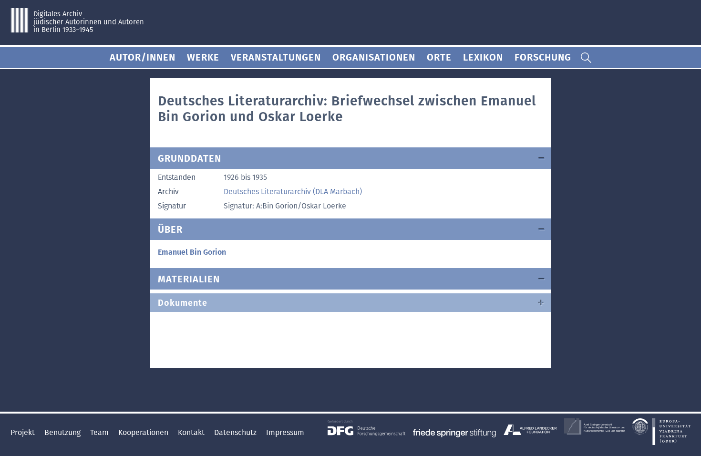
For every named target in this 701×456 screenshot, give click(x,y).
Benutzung (63, 432)
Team (100, 432)
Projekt (23, 432)
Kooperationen (144, 432)
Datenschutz (236, 432)
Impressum (285, 432)
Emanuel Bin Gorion (192, 252)
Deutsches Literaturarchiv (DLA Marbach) (293, 191)
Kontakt (192, 432)
